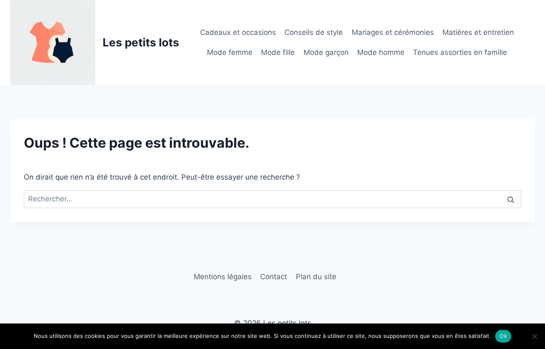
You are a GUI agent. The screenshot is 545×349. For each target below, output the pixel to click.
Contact (273, 276)
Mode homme (380, 52)
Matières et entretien (478, 32)
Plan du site (316, 276)
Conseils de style (313, 32)
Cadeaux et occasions (238, 32)
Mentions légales (223, 276)
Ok (503, 335)
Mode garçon (326, 52)
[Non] (534, 336)
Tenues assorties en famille (460, 52)
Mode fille (278, 52)
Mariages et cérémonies (393, 32)
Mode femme (229, 52)
